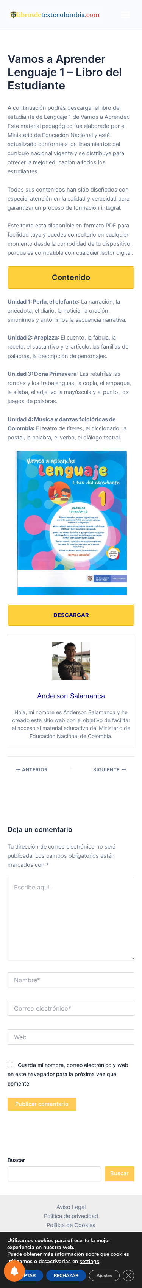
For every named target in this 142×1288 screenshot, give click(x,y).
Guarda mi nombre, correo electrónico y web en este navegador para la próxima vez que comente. (68, 1074)
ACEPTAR (25, 1275)
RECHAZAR (66, 1275)
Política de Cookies (71, 1225)
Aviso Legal (71, 1207)
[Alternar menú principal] (125, 15)
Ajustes (104, 1275)
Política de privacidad (71, 1216)
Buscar (16, 1160)
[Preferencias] (14, 1271)
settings (89, 1261)
